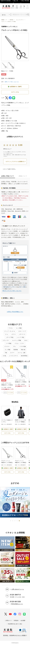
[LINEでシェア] (13, 97)
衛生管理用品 (24, 355)
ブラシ (14, 346)
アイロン (11, 328)
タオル (25, 340)
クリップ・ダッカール (9, 331)
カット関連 (19, 328)
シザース (13, 334)
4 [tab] (17, 520)
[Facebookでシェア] (10, 97)
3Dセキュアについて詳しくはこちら (11, 290)
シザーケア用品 (9, 337)
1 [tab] (10, 520)
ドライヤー (7, 346)
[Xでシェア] (6, 97)
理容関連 (15, 349)
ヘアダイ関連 (22, 346)
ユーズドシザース (13, 355)
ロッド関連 (7, 349)
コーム (6, 334)
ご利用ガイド (8, 620)
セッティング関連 (16, 340)
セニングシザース (20, 19)
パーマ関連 (8, 343)
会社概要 (23, 620)
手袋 (6, 352)
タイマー (12, 352)
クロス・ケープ (22, 331)
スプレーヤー (6, 340)
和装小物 (23, 349)
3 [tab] (15, 520)
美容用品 (11, 19)
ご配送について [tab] (22, 176)
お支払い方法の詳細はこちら (15, 311)
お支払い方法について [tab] (7, 176)
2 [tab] (12, 520)
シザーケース (22, 334)
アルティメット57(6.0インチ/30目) (8, 21)
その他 (4, 355)
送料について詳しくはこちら (12, 81)
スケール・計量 (21, 352)
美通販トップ (4, 19)
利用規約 (16, 620)
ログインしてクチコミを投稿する (15, 161)
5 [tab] (19, 520)
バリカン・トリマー (19, 343)
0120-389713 (15, 595)
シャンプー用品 (20, 337)
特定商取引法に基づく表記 (15, 624)
